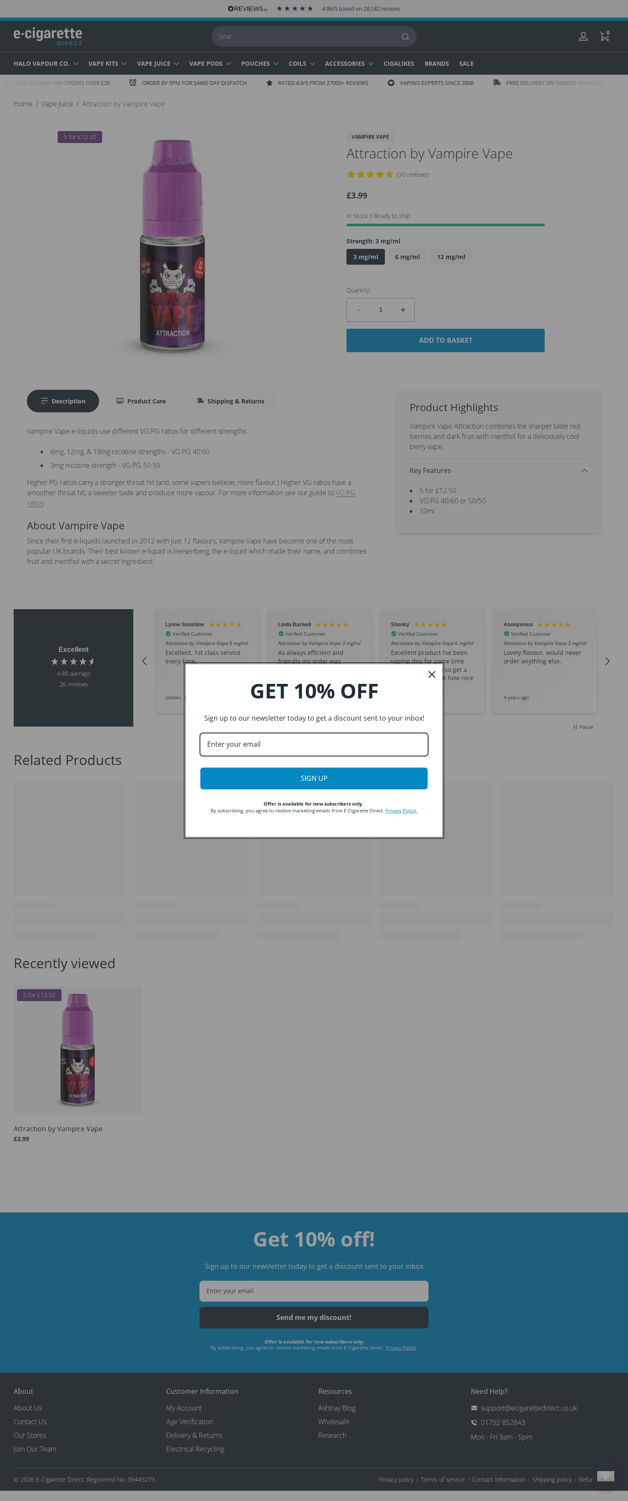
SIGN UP (314, 778)
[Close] (432, 674)
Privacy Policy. (401, 810)
